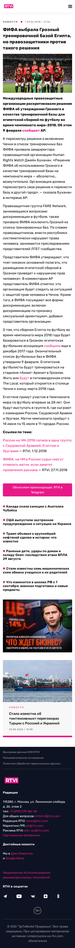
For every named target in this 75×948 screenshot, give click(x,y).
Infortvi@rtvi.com (47, 816)
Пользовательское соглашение (23, 757)
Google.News (15, 858)
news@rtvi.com (37, 821)
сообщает (31, 130)
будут (25, 378)
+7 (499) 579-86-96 (23, 811)
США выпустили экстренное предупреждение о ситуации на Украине (37, 522)
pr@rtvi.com (34, 825)
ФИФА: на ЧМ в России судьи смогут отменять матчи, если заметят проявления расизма (33, 464)
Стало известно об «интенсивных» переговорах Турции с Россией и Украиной (34, 718)
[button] (70, 6)
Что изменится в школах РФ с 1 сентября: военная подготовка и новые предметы (35, 586)
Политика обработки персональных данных (31, 763)
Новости (10, 22)
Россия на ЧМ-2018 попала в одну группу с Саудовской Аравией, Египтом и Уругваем (37, 445)
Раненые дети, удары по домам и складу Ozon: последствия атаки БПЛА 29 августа (35, 555)
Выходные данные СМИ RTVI (21, 752)
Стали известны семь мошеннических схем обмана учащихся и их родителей (36, 570)
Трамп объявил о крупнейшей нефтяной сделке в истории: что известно (30, 537)
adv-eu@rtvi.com (36, 830)
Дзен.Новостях (22, 853)
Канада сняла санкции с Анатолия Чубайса (33, 508)
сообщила (52, 346)
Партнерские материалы (21, 835)
